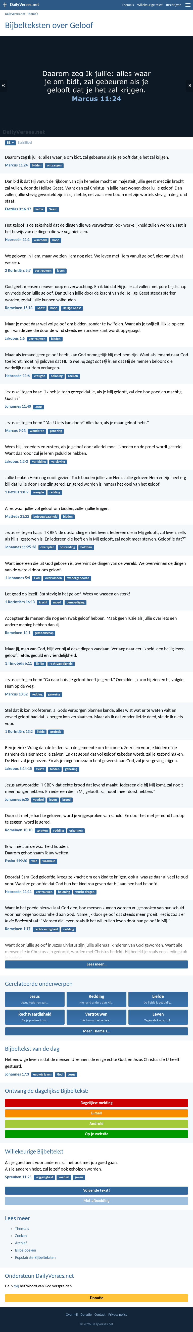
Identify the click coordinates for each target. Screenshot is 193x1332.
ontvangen (54, 165)
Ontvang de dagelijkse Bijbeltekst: (46, 1091)
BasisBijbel (25, 142)
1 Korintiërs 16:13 (20, 602)
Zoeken (21, 1236)
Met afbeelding (96, 1201)
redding (55, 492)
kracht (43, 602)
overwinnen (53, 578)
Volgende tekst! (96, 1191)
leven (61, 271)
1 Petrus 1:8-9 (16, 492)
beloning (57, 376)
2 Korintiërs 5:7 (18, 271)
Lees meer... (97, 964)
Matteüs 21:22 (17, 517)
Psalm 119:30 (16, 861)
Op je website (96, 1134)
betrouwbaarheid (45, 516)
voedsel (38, 800)
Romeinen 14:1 (17, 633)
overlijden (47, 547)
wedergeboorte (78, 578)
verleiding (39, 462)
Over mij (72, 1315)
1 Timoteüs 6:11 (18, 664)
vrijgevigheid (44, 1177)
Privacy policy (117, 1315)
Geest (53, 209)
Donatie (96, 1298)
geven (79, 1177)
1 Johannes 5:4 (17, 578)
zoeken (73, 376)
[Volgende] (96, 950)
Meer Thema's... (96, 1031)
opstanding (67, 547)
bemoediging (75, 602)
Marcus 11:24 (16, 165)
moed (57, 602)
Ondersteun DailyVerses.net (39, 1276)
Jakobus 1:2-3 (16, 462)
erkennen (76, 830)
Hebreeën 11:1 (17, 240)
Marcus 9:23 (15, 431)
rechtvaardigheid (61, 664)
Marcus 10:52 (16, 694)
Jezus (38, 407)
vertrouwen (43, 271)
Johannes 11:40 (18, 407)
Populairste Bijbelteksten (35, 1258)
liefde (39, 209)
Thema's (128, 5)
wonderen (37, 431)
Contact (100, 1315)
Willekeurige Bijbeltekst (34, 1152)
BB (9, 142)
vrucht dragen (84, 892)
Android (96, 1124)
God (37, 578)
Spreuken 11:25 (18, 1177)
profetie (56, 732)
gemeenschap (44, 633)
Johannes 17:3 (17, 1075)
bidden (36, 165)
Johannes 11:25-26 (20, 547)
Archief (21, 1243)
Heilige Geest (72, 308)
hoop (55, 240)
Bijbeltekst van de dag (32, 1049)
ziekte (40, 769)
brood (66, 800)
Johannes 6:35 (17, 800)
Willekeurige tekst (150, 5)
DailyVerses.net (15, 14)
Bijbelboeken (25, 1251)
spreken (42, 830)
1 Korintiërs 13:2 (19, 732)
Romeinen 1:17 (17, 929)
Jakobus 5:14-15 (18, 769)
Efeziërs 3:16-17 (18, 209)
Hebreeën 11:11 (18, 892)
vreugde (39, 376)
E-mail (96, 1113)
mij (16, 1286)
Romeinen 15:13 (18, 308)
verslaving (58, 462)
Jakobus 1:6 (15, 339)
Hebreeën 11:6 (17, 376)
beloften (86, 547)
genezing (56, 431)
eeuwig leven (42, 1074)
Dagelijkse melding (97, 1103)
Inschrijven (173, 5)
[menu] (188, 7)
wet (34, 861)
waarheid (40, 240)
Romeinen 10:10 (18, 830)
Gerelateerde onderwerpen (39, 984)
